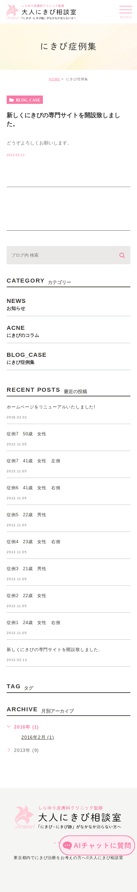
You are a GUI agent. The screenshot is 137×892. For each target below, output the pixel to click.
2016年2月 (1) (37, 737)
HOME (54, 79)
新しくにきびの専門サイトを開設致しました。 (55, 649)
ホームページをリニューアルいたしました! (51, 407)
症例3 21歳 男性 (27, 568)
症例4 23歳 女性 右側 (33, 542)
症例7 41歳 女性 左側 (33, 461)
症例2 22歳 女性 (27, 595)
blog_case (28, 100)
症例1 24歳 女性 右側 (33, 622)
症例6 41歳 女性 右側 (33, 488)
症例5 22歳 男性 (27, 515)
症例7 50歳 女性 (27, 434)
